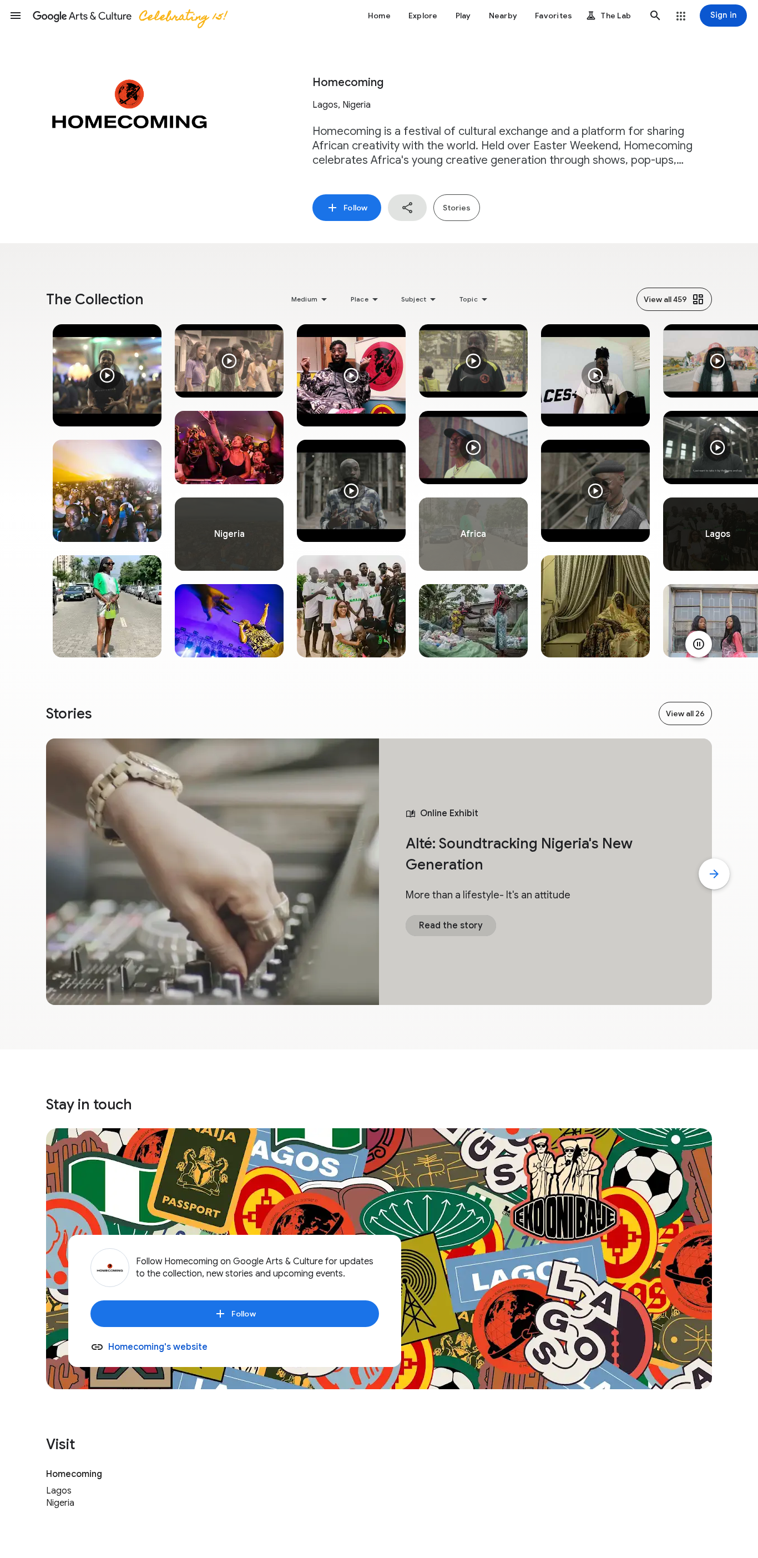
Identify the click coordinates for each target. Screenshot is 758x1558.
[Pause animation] (698, 644)
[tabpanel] (107, 490)
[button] (15, 15)
